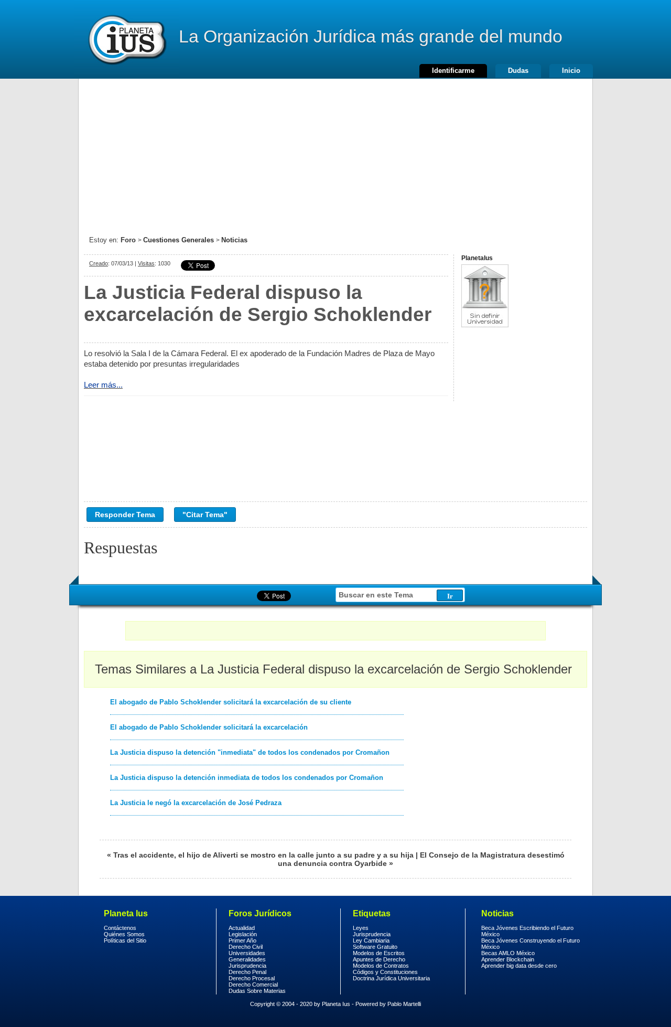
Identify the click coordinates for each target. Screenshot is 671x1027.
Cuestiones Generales (178, 240)
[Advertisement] (335, 152)
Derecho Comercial (253, 984)
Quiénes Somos (124, 934)
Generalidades (247, 959)
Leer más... (103, 384)
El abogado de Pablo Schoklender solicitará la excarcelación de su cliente (230, 702)
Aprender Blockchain (507, 959)
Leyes (361, 928)
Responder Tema (125, 514)
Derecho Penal (247, 972)
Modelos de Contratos (381, 965)
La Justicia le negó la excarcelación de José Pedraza (196, 803)
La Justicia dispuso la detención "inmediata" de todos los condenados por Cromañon (249, 752)
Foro (128, 240)
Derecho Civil (246, 947)
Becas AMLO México (508, 953)
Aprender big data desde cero (519, 965)
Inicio (571, 70)
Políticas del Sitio (125, 940)
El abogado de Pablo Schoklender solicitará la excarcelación (209, 727)
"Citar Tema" (205, 514)
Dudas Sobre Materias (257, 991)
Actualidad (242, 928)
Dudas (518, 70)
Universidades (247, 953)
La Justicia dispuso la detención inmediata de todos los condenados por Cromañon (246, 778)
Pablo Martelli (404, 1004)
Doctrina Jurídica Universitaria (391, 978)
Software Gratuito (375, 947)
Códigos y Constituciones (385, 972)
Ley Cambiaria (371, 940)
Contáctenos (120, 928)
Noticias (234, 240)
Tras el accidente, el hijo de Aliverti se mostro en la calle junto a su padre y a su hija (263, 855)
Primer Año (242, 940)
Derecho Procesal (252, 978)
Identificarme (453, 70)
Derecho (126, 39)
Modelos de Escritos (379, 953)
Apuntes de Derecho (379, 959)
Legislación (243, 934)
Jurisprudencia (247, 965)
